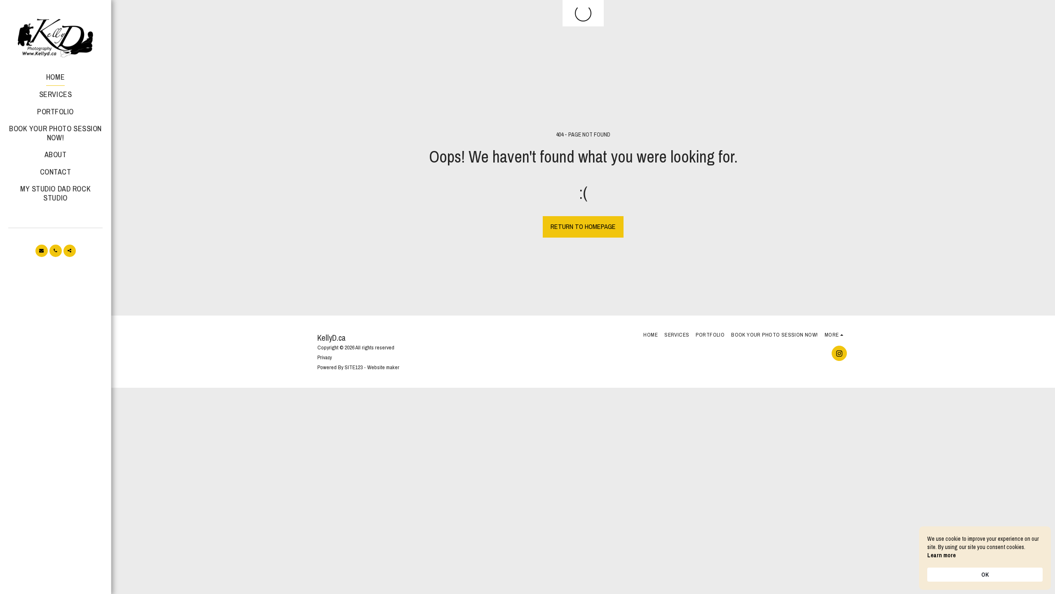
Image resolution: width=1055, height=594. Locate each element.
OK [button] (985, 574)
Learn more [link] (941, 555)
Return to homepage (583, 226)
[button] (41, 251)
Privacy (324, 357)
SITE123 (354, 367)
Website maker (383, 367)
